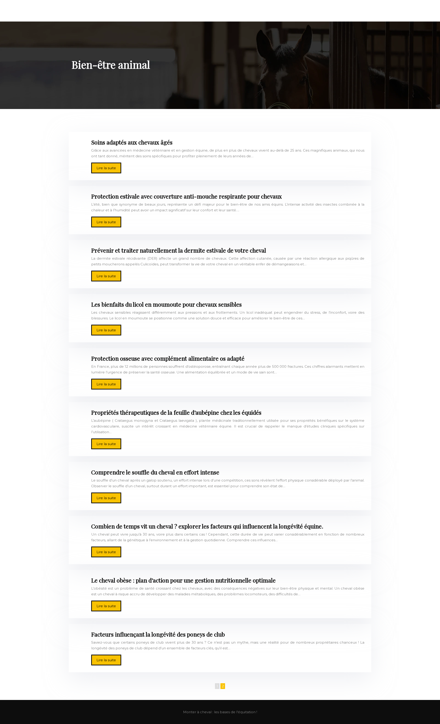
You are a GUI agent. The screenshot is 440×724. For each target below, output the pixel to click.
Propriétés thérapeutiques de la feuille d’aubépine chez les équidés (176, 412)
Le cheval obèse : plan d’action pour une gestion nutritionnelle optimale (183, 580)
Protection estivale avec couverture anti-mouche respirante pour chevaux (186, 196)
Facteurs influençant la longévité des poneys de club (158, 634)
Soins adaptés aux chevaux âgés (132, 142)
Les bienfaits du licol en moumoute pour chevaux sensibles (166, 304)
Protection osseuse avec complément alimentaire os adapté (168, 358)
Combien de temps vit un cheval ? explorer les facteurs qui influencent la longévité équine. (207, 526)
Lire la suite (106, 168)
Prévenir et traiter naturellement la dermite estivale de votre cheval (178, 250)
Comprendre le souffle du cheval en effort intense (155, 472)
